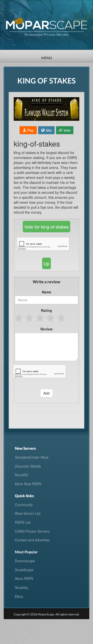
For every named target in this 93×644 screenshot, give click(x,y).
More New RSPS (28, 483)
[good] (51, 318)
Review (46, 328)
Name (46, 291)
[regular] (40, 318)
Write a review (46, 281)
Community (24, 504)
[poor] (30, 318)
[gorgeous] (62, 318)
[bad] (19, 318)
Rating (46, 310)
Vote (66, 130)
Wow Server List (27, 513)
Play (30, 130)
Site (48, 130)
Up (46, 263)
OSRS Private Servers (32, 531)
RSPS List (23, 522)
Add (46, 393)
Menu (55, 56)
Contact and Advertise (32, 539)
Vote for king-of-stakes (46, 226)
